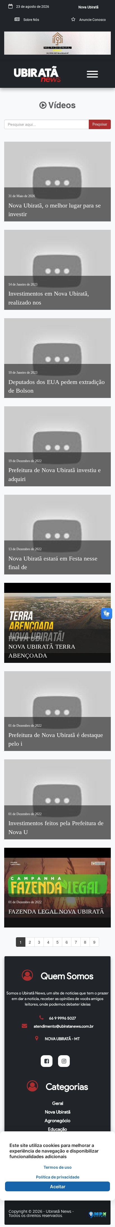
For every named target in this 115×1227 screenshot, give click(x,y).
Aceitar (57, 1186)
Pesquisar (99, 124)
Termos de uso (58, 1167)
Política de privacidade (57, 1177)
